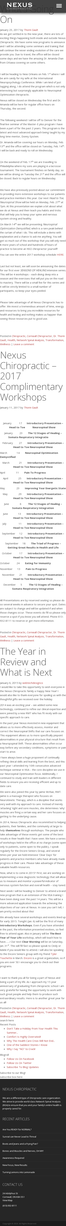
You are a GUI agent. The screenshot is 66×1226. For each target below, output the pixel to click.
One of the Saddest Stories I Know (27, 1045)
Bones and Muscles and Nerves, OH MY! (23, 1150)
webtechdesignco (32, 683)
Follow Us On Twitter (19, 1063)
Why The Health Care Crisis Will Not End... (31, 1040)
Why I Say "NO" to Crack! (21, 1049)
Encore (28, 958)
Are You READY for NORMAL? (17, 1129)
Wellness (5, 344)
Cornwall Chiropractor (39, 336)
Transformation (54, 340)
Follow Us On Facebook (20, 1058)
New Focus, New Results (15, 1165)
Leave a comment (23, 344)
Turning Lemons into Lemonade (19, 1172)
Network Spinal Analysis (30, 340)
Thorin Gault (31, 30)
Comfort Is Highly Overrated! (24, 1036)
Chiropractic (19, 336)
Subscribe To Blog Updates (23, 1067)
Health (11, 340)
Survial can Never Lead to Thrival (19, 1136)
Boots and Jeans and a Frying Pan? (20, 1143)
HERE (60, 254)
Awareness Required (13, 1157)
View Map (8, 1200)
